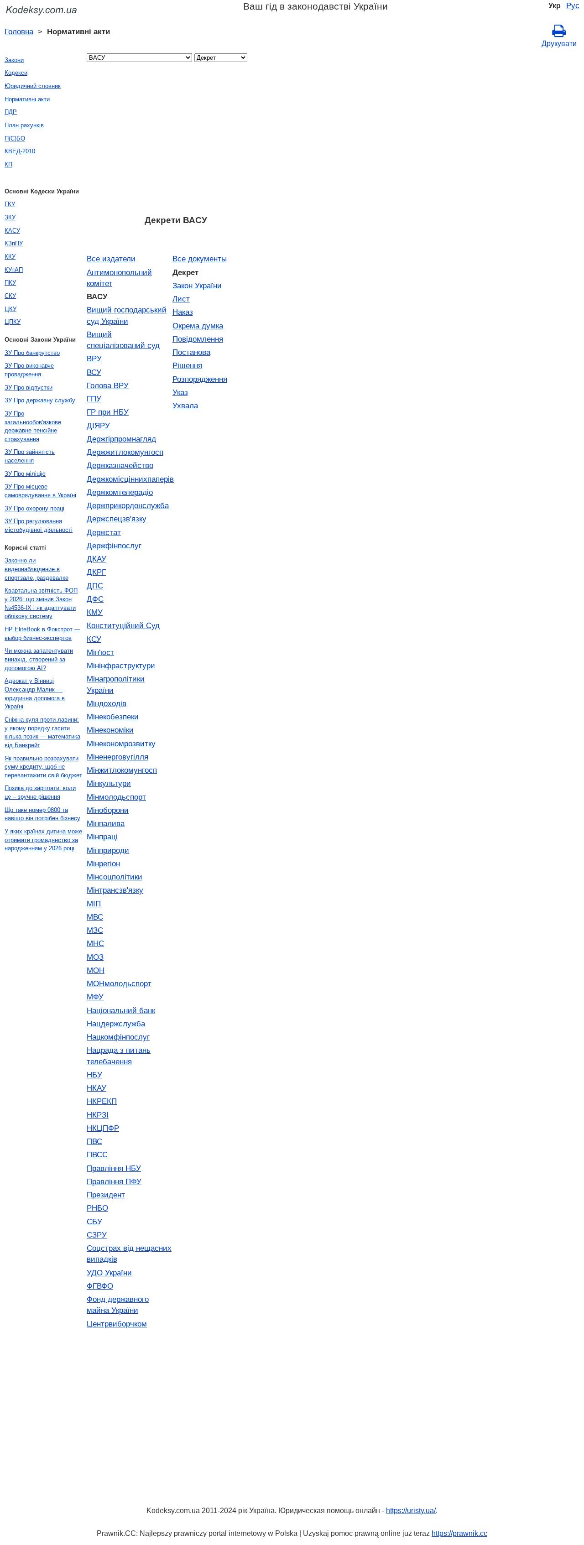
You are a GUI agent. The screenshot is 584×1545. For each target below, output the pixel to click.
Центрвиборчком (117, 1323)
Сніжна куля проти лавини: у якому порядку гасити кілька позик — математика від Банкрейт (42, 732)
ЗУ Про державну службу (40, 400)
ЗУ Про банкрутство (32, 352)
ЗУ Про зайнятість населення (30, 456)
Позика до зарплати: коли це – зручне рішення (40, 792)
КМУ (95, 612)
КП (8, 164)
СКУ (10, 295)
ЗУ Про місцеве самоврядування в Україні (40, 491)
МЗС (95, 930)
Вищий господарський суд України (127, 315)
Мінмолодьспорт (116, 796)
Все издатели (111, 258)
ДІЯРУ (98, 425)
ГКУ (10, 204)
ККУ (10, 256)
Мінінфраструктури (121, 665)
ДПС (95, 585)
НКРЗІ (98, 1114)
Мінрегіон (103, 863)
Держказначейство (120, 465)
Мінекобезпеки (113, 716)
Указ (180, 392)
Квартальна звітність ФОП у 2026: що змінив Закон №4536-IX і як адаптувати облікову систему (41, 603)
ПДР (11, 112)
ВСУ (94, 372)
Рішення (187, 365)
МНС (95, 943)
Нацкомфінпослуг (118, 1036)
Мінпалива (106, 823)
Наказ (182, 312)
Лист (181, 298)
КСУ (94, 639)
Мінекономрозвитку (121, 743)
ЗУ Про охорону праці (34, 508)
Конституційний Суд (123, 625)
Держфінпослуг (114, 545)
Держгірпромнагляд (121, 438)
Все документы (199, 258)
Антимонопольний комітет (119, 278)
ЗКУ (10, 217)
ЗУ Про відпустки (28, 387)
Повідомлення (197, 338)
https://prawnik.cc (459, 1533)
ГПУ (94, 398)
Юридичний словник (33, 86)
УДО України (109, 1272)
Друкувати (559, 43)
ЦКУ (10, 309)
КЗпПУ (14, 243)
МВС (95, 916)
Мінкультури (109, 783)
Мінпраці (102, 836)
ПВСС (97, 1154)
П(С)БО (15, 138)
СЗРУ (97, 1234)
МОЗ (95, 957)
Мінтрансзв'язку (115, 890)
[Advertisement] (176, 141)
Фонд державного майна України (118, 1305)
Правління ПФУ (114, 1181)
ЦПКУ (13, 321)
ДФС (95, 598)
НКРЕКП (102, 1101)
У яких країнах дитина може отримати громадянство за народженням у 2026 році (43, 840)
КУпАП (14, 269)
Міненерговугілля (117, 756)
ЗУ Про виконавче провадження (29, 370)
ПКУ (10, 282)
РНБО (97, 1207)
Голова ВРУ (108, 385)
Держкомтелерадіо (120, 492)
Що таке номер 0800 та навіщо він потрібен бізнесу (42, 814)
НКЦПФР (103, 1128)
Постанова (191, 352)
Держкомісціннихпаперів (129, 479)
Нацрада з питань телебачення (119, 1056)
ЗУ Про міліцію (25, 473)
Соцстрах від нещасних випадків (129, 1253)
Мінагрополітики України (116, 684)
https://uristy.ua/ (411, 1510)
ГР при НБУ (108, 411)
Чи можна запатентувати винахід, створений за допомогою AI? (39, 659)
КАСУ (12, 230)
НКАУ (96, 1087)
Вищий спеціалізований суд (123, 340)
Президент (106, 1194)
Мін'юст (100, 652)
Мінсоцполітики (114, 876)
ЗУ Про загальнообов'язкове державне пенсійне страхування (33, 426)
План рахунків (24, 125)
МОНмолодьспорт (119, 983)
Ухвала (185, 405)
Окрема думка (197, 325)
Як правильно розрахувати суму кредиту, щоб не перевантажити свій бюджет (43, 767)
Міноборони (108, 810)
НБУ (94, 1074)
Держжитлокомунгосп (125, 452)
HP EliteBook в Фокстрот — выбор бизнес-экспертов (42, 633)
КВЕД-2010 (20, 151)
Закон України (197, 285)
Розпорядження (199, 379)
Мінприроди (108, 850)
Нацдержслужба (116, 1023)
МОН (95, 970)
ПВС (94, 1141)
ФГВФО (100, 1285)
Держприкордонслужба (128, 505)
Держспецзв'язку (116, 518)
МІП (94, 903)
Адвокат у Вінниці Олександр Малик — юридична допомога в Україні (35, 693)
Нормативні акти (27, 99)
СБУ (94, 1221)
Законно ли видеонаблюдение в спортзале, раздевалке (36, 569)
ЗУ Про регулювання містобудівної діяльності (39, 525)
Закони (14, 60)
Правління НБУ (114, 1168)
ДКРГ (96, 572)
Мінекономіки (110, 729)
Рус (572, 5)
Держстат (104, 532)
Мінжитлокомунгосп (122, 770)
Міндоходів (106, 703)
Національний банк (121, 1010)
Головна (19, 31)
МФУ (95, 996)
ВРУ (94, 358)
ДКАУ (96, 558)
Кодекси (16, 72)
